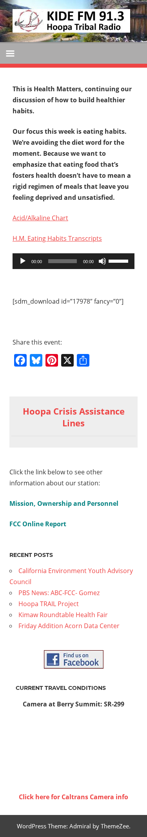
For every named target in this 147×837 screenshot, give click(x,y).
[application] (73, 261)
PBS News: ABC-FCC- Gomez (59, 592)
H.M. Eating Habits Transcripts (57, 238)
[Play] (23, 261)
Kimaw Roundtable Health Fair (63, 614)
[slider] (120, 260)
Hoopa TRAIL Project (48, 603)
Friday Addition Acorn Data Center (69, 625)
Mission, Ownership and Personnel (63, 503)
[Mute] (102, 261)
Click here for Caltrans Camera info (73, 797)
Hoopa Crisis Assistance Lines (74, 417)
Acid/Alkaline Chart (40, 218)
